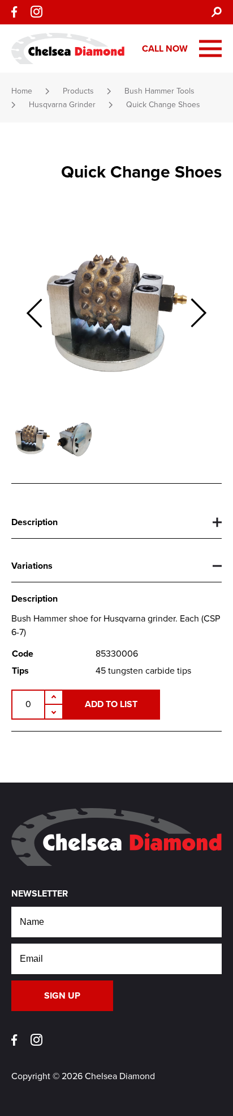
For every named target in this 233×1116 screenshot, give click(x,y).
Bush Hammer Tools (159, 91)
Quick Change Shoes (163, 104)
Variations (32, 566)
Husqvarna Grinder (62, 104)
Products (78, 91)
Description (34, 522)
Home (21, 91)
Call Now (165, 48)
